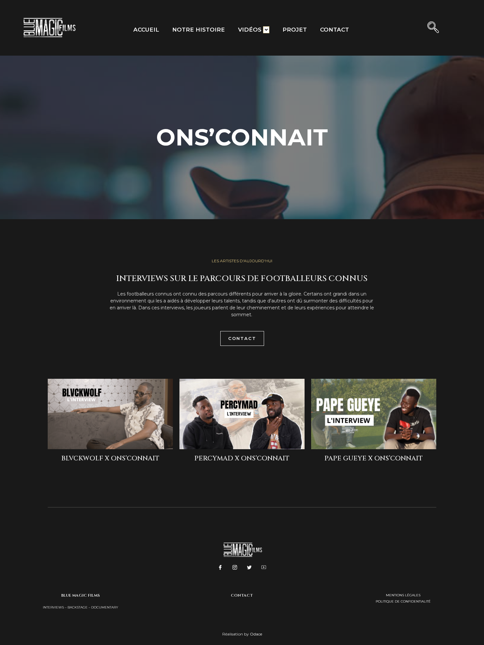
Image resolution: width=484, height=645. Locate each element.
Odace (256, 634)
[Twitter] (249, 568)
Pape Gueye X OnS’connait (373, 458)
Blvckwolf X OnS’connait (110, 458)
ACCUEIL (146, 29)
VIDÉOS (249, 29)
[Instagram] (235, 568)
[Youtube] (264, 568)
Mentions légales (403, 595)
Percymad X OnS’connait (241, 458)
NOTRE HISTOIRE (198, 29)
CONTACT (334, 29)
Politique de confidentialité (403, 601)
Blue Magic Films (80, 595)
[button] (434, 28)
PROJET (294, 29)
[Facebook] (220, 568)
